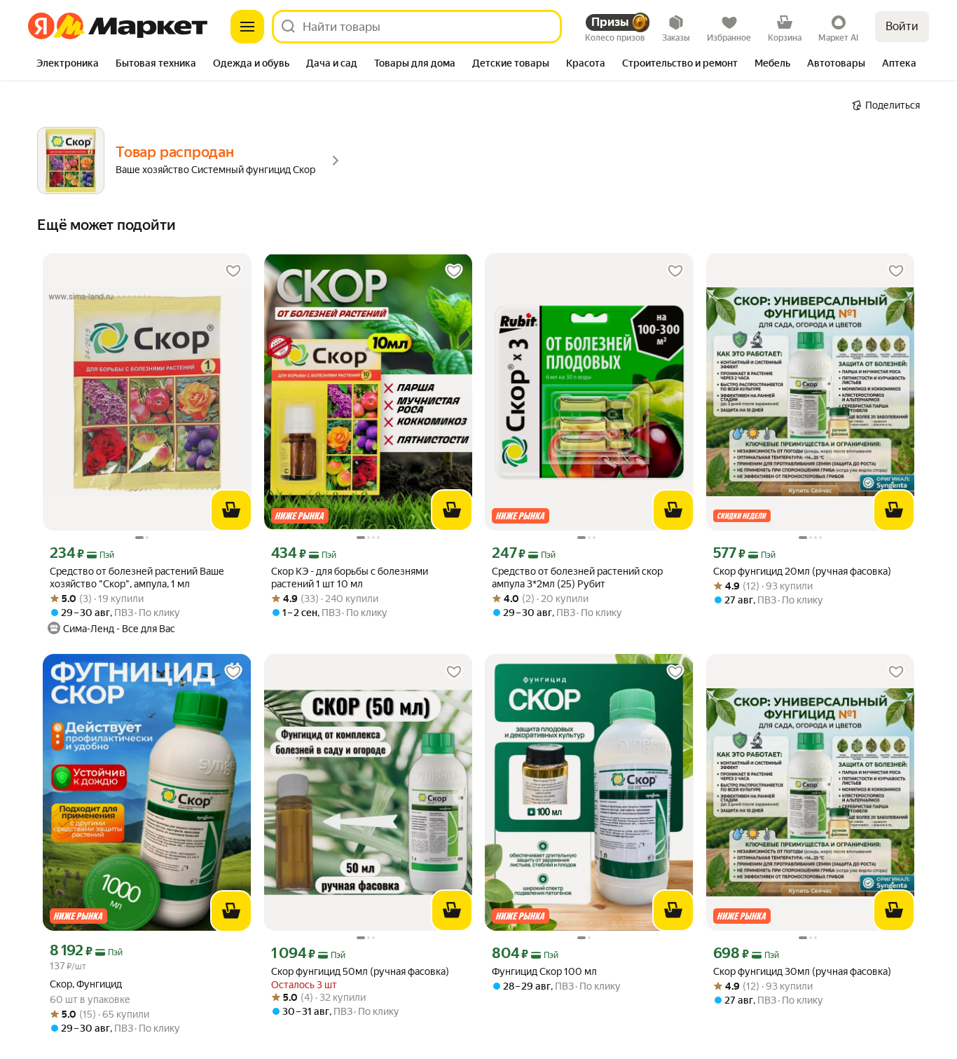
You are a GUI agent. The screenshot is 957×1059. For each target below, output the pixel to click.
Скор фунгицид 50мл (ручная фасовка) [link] (360, 971)
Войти (902, 26)
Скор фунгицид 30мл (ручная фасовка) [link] (802, 971)
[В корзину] (231, 510)
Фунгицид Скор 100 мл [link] (544, 971)
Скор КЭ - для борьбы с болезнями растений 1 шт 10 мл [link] (349, 577)
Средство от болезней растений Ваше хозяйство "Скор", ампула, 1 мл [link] (137, 577)
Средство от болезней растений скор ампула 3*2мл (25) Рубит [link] (577, 577)
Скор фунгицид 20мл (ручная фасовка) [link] (802, 571)
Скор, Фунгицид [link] (86, 984)
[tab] (67, 64)
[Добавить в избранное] (233, 271)
